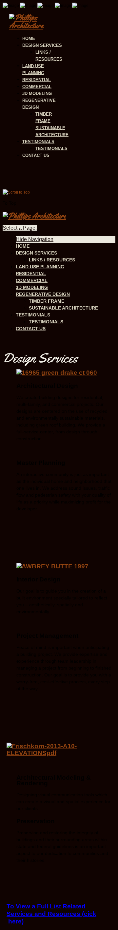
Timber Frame (43, 117)
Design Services (42, 45)
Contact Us (35, 155)
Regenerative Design (39, 103)
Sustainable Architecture (52, 131)
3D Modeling (37, 93)
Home (28, 38)
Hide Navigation (34, 239)
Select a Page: (20, 228)
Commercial (36, 86)
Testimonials (38, 141)
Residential (36, 79)
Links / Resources (48, 55)
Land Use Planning (33, 69)
